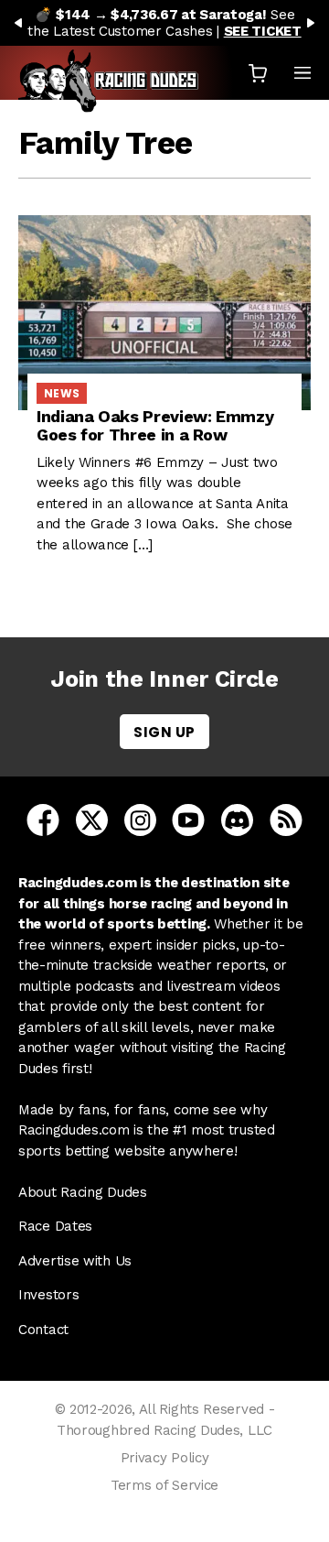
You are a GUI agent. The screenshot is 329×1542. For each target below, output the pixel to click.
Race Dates (55, 1226)
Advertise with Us (75, 1261)
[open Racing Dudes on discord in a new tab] (237, 818)
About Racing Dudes (82, 1192)
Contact (43, 1329)
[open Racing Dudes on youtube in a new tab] (188, 818)
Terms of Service (164, 1485)
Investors (48, 1295)
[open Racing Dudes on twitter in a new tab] (92, 818)
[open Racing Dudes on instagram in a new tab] (140, 818)
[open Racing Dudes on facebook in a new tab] (43, 818)
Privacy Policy (165, 1458)
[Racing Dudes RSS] (286, 818)
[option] (164, 23)
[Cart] (258, 72)
